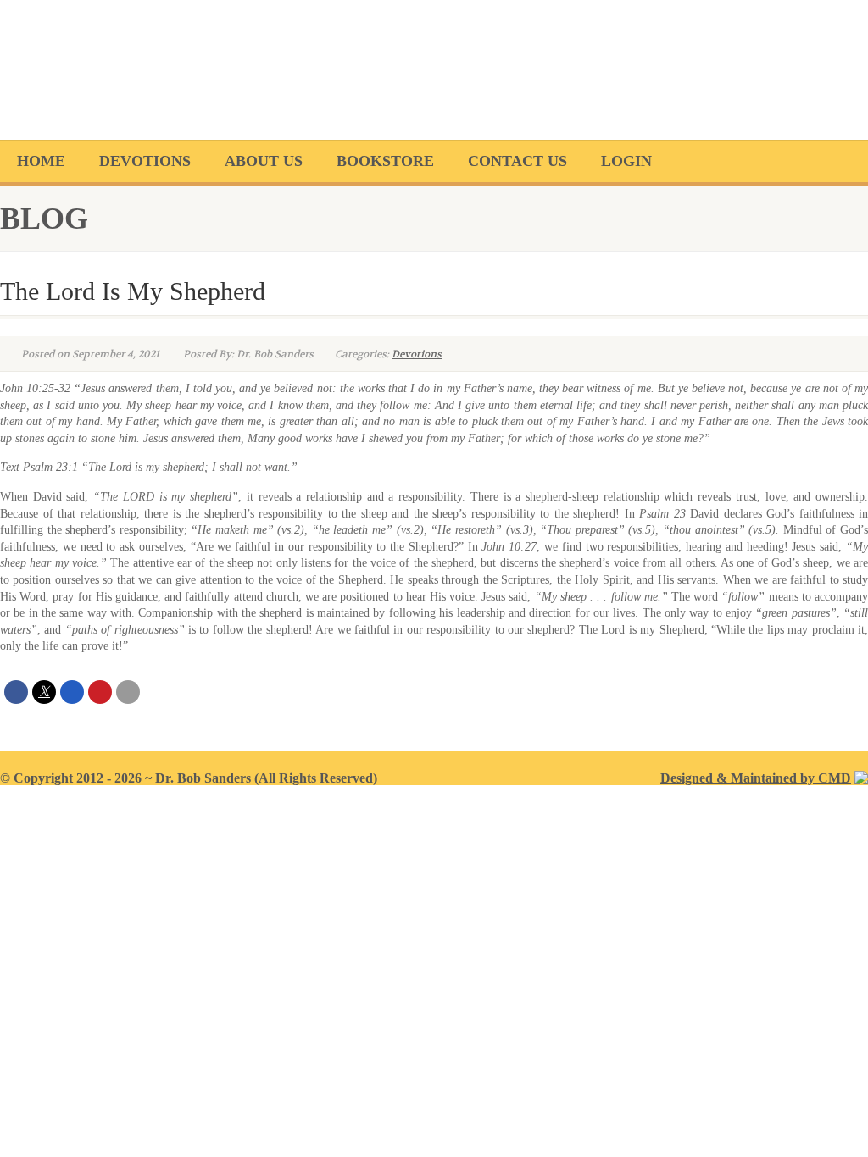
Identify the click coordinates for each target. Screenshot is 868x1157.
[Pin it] (100, 692)
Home (41, 160)
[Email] (128, 692)
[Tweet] (44, 692)
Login (626, 160)
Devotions (145, 160)
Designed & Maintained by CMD (755, 778)
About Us (264, 160)
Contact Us (517, 160)
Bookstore (385, 160)
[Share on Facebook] (16, 692)
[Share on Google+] (72, 692)
